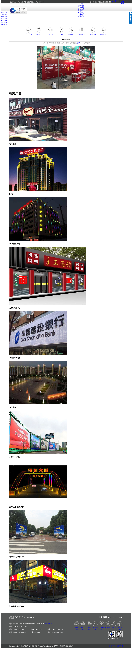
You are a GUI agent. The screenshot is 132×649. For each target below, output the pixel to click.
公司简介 (81, 14)
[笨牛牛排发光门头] (38, 603)
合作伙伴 (81, 12)
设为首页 (115, 1)
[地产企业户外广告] (38, 553)
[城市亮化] (38, 404)
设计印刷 (4, 12)
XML (52, 623)
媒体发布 (4, 24)
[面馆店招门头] (47, 304)
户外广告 (29, 34)
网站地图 (47, 623)
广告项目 (81, 6)
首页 (81, 4)
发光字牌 (4, 16)
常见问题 (81, 10)
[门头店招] (38, 141)
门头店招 (4, 14)
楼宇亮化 (4, 20)
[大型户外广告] (38, 453)
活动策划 (4, 22)
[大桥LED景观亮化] (38, 503)
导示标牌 (4, 18)
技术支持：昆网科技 (116, 646)
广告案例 (81, 8)
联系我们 (81, 16)
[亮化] (38, 190)
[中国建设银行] (38, 354)
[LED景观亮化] (38, 240)
